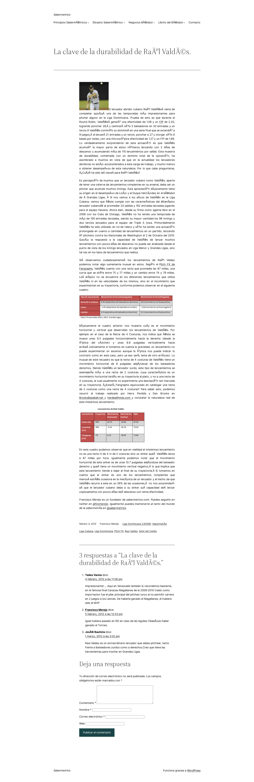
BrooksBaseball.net (92, 397)
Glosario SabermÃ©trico (108, 22)
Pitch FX (118, 531)
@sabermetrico (116, 508)
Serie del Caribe (148, 531)
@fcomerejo (100, 503)
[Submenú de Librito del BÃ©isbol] (184, 22)
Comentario (87, 702)
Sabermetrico (62, 14)
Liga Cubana (86, 531)
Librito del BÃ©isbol (170, 22)
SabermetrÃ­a (159, 523)
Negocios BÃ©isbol (141, 22)
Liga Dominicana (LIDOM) (136, 523)
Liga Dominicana (104, 531)
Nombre (85, 709)
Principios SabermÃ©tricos (70, 22)
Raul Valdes (131, 531)
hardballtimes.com (119, 397)
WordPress (193, 770)
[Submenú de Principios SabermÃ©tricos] (88, 22)
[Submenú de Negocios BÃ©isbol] (154, 22)
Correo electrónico (92, 716)
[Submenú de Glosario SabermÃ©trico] (124, 22)
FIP (161, 121)
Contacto (194, 22)
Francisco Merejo (96, 609)
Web (82, 723)
